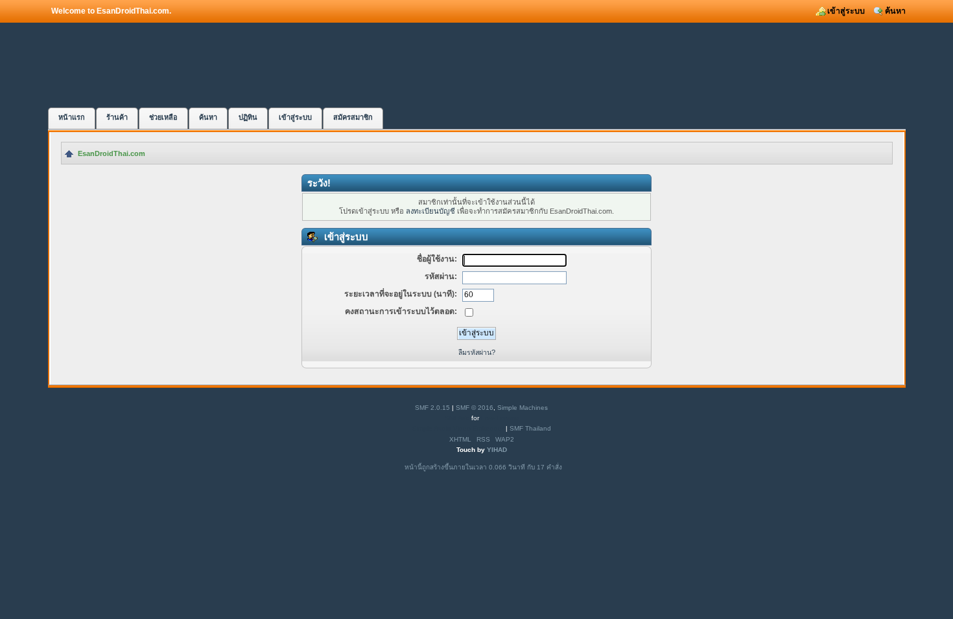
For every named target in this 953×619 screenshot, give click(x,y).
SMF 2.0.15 (432, 407)
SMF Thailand (530, 428)
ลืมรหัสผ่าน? (476, 352)
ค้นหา (895, 11)
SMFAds (457, 418)
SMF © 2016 (474, 407)
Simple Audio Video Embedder (458, 428)
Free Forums (500, 418)
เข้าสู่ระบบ (846, 11)
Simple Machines (522, 407)
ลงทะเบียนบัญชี (430, 211)
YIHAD (497, 449)
